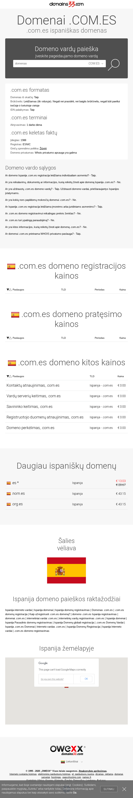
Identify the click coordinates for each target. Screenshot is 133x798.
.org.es (17, 504)
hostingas (56, 777)
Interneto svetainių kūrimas (23, 774)
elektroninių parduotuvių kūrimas (54, 774)
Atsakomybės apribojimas (93, 771)
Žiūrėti (43, 148)
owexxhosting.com (71, 777)
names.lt (86, 777)
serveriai (45, 777)
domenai (118, 774)
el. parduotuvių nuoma (83, 774)
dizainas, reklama (104, 774)
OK (86, 678)
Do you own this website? (52, 679)
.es (14, 483)
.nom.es (18, 493)
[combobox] (95, 63)
